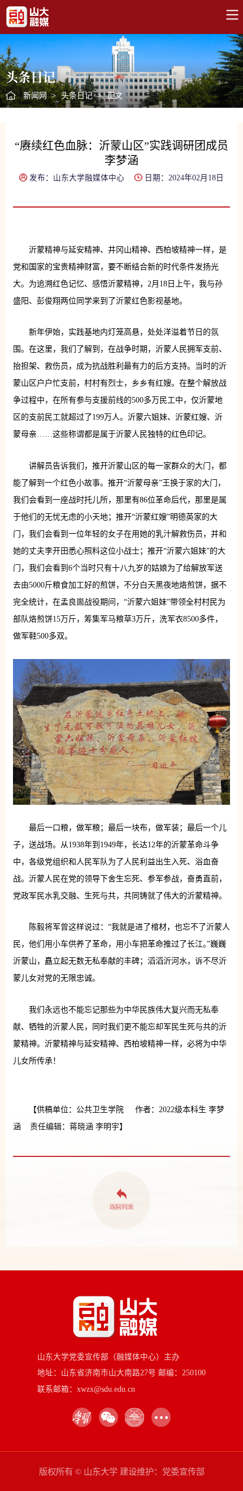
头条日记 (77, 95)
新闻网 (35, 95)
